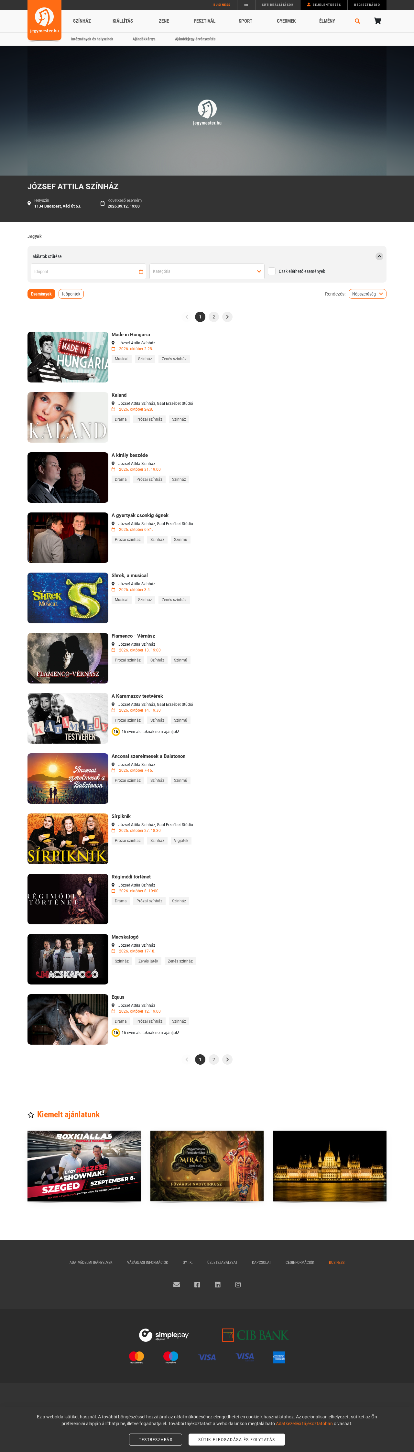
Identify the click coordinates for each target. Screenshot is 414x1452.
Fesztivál (204, 21)
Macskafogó (125, 937)
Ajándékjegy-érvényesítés (195, 39)
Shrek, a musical (130, 575)
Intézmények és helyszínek (92, 39)
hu (246, 5)
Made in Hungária (131, 335)
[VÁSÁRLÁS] (67, 357)
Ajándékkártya (144, 39)
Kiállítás (123, 21)
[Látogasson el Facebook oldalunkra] (197, 1285)
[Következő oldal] (227, 317)
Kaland (119, 395)
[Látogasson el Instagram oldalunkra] (238, 1285)
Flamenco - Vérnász (133, 636)
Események (41, 293)
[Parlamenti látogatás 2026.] (330, 1166)
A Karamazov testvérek (137, 696)
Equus (118, 997)
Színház (82, 21)
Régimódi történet (131, 877)
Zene (164, 21)
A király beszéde (130, 455)
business (222, 4)
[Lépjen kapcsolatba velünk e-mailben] (176, 1285)
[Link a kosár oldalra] (377, 21)
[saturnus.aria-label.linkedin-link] (218, 1285)
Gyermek (286, 21)
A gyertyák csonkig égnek (140, 515)
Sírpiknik (121, 816)
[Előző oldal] (186, 317)
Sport (245, 21)
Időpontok (71, 293)
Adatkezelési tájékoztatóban (304, 1423)
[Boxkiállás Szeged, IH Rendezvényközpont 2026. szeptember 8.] (84, 1166)
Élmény (327, 21)
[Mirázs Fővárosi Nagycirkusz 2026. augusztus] (207, 1166)
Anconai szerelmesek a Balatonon (148, 756)
